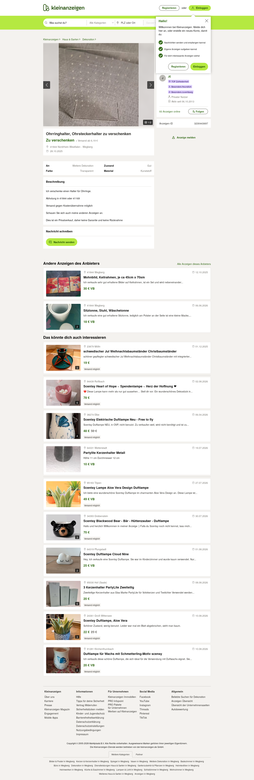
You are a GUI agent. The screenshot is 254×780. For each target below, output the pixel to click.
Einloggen (199, 66)
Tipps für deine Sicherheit (90, 701)
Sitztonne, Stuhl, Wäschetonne (106, 310)
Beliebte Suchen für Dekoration (188, 697)
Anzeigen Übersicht (182, 701)
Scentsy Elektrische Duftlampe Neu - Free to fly (118, 419)
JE (169, 76)
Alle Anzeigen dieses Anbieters (194, 264)
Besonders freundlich (181, 86)
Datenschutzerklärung (88, 721)
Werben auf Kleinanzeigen (122, 711)
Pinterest (144, 713)
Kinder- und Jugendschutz (90, 713)
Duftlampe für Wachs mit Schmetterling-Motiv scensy (122, 654)
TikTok (143, 717)
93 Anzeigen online (169, 111)
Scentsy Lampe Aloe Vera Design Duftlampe (116, 488)
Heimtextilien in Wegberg (187, 765)
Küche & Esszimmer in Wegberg (99, 769)
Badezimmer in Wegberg (192, 761)
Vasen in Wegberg (139, 761)
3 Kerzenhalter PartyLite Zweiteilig (108, 587)
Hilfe (78, 697)
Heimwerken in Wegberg (71, 769)
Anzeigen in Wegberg (145, 773)
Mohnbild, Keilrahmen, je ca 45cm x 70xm (114, 277)
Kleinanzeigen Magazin (57, 709)
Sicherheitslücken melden (90, 709)
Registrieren (178, 66)
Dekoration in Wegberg (82, 765)
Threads (144, 709)
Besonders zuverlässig (182, 91)
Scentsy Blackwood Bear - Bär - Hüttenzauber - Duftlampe (126, 521)
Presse (48, 705)
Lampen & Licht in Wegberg (129, 769)
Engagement (51, 713)
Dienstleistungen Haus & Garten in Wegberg (115, 765)
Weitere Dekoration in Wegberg (164, 761)
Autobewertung (179, 709)
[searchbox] (68, 23)
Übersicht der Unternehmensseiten (190, 705)
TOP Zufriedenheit (180, 81)
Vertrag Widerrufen (86, 705)
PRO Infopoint (115, 701)
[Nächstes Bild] (150, 85)
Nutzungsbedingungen (88, 730)
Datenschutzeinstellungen (90, 726)
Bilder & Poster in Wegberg (62, 761)
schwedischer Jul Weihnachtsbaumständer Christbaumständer (130, 351)
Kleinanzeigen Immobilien (122, 697)
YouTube (144, 701)
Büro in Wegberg (62, 765)
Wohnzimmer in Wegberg (182, 769)
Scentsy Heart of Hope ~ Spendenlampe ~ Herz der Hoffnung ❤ (129, 386)
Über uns (49, 697)
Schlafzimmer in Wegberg (156, 769)
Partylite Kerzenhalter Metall (104, 453)
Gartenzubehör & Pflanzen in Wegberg (156, 765)
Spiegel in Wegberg (119, 761)
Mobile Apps (51, 717)
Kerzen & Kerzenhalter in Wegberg (92, 761)
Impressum (82, 734)
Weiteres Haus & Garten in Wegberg (116, 773)
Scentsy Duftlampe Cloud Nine (106, 554)
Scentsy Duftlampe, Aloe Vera (105, 621)
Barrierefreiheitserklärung (90, 717)
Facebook (145, 697)
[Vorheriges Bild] (46, 85)
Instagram (145, 705)
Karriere (48, 701)
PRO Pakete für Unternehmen (117, 706)
